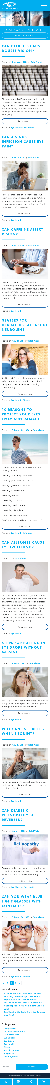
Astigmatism (10, 1028)
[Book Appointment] (19, 1082)
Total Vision (36, 62)
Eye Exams (9, 1041)
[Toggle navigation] (44, 5)
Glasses (26, 400)
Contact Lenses (11, 1035)
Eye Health (29, 127)
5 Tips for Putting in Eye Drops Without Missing (24, 647)
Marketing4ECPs (21, 1075)
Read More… (25, 121)
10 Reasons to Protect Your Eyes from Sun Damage (21, 414)
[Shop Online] (44, 1082)
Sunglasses (28, 533)
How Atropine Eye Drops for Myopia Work (23, 1002)
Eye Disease (17, 127)
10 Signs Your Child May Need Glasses (22, 993)
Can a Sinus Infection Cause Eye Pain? (23, 142)
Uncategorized (11, 1056)
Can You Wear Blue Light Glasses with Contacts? (22, 901)
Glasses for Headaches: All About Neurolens (25, 325)
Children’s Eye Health (14, 1031)
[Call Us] (6, 1082)
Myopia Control (11, 1050)
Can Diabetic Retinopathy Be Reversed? (18, 815)
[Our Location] (31, 1082)
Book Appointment (25, 35)
